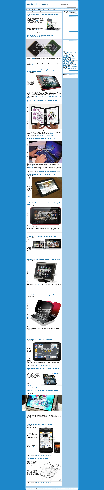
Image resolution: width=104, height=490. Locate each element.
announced (33, 58)
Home (30, 11)
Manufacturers (34, 9)
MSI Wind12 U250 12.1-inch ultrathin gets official (70, 52)
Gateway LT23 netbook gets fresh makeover (69, 50)
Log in (36, 488)
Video (54, 9)
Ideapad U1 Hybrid (27, 303)
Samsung (55, 96)
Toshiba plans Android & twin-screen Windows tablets (43, 259)
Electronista (29, 385)
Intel (36, 66)
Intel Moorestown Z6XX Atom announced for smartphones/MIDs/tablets (40, 35)
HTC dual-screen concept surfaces (37, 458)
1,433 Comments (58, 32)
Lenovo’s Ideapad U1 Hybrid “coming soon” (40, 295)
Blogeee (29, 196)
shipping (28, 184)
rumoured (31, 80)
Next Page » (34, 485)
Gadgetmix (29, 478)
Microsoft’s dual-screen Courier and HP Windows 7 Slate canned (42, 101)
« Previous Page (29, 485)
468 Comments (47, 421)
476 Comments (49, 66)
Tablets (54, 32)
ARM (36, 32)
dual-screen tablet (30, 167)
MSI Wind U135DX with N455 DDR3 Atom (69, 48)
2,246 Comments (50, 135)
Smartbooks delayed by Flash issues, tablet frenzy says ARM (44, 14)
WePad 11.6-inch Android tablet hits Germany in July (43, 339)
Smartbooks (51, 32)
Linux (38, 32)
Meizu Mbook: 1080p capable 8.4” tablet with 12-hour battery (43, 369)
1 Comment (49, 199)
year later (37, 20)
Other (50, 96)
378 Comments (49, 455)
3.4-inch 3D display (35, 412)
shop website (27, 317)
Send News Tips (76, 9)
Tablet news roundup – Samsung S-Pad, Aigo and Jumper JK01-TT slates (42, 70)
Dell (36, 233)
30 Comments (49, 387)
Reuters (37, 284)
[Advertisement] (70, 23)
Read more (37, 29)
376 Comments (57, 171)
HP (36, 135)
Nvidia (48, 96)
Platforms (39, 9)
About (71, 488)
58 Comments (49, 365)
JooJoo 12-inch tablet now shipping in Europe (41, 174)
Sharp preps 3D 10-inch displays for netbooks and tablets (42, 391)
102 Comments (49, 482)
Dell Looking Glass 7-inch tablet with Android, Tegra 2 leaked (43, 203)
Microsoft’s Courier (29, 476)
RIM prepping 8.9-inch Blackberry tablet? (39, 424)
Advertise (76, 488)
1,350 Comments (49, 233)
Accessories (28, 9)
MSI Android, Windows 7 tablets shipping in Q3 (41, 138)
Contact (74, 488)
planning (30, 92)
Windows (53, 171)
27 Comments (49, 256)
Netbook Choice (33, 488)
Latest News (65, 40)
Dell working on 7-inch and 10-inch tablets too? (41, 236)
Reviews (44, 9)
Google (39, 96)
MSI (43, 171)
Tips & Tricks (49, 9)
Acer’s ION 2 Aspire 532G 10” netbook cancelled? (70, 66)
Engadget (31, 165)
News (45, 32)
